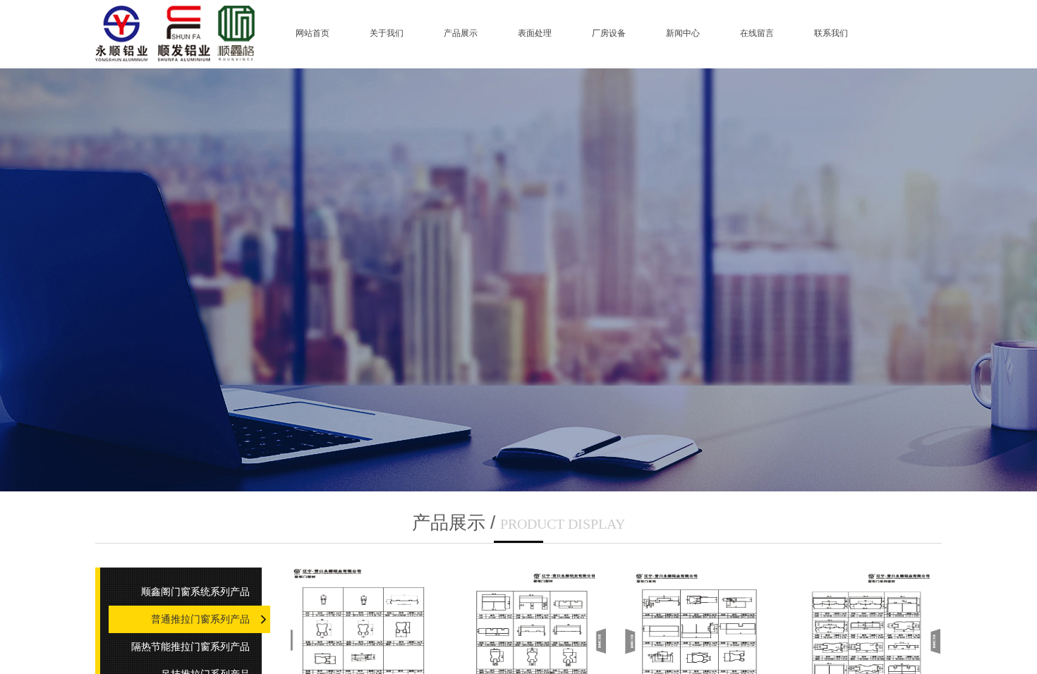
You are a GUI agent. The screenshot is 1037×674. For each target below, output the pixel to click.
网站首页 (312, 33)
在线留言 (757, 33)
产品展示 (461, 33)
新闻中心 (683, 33)
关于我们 (387, 33)
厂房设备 (609, 33)
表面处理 (535, 33)
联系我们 (831, 33)
